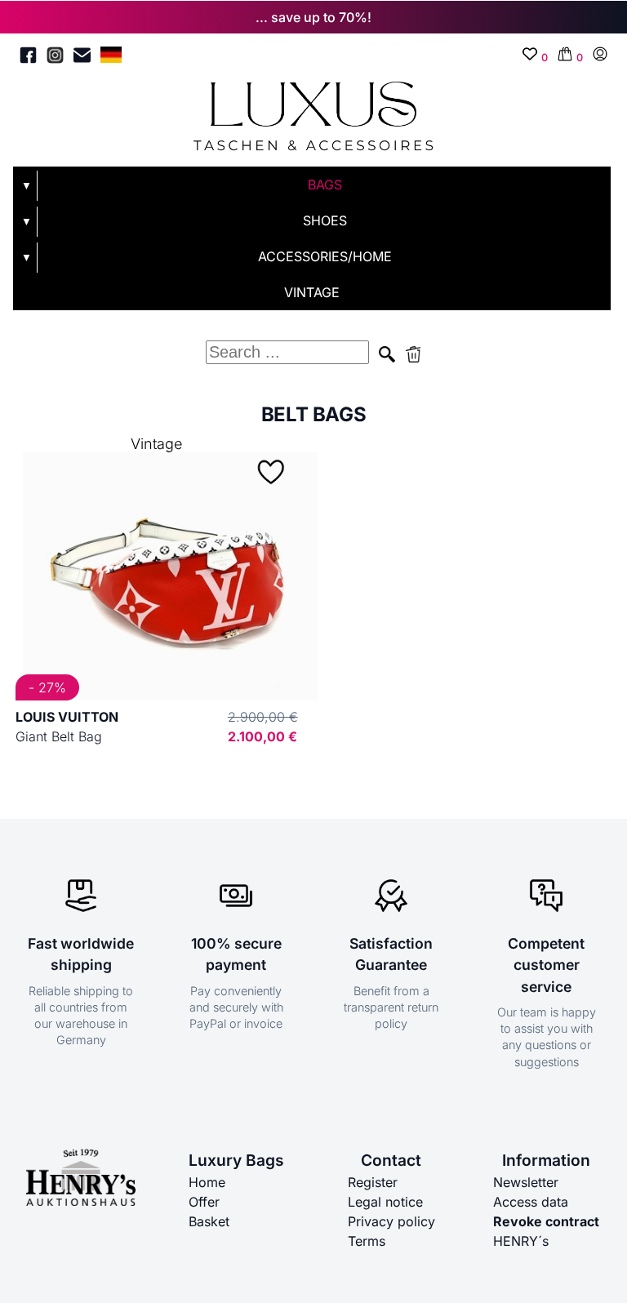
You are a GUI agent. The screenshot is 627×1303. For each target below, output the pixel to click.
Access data (530, 1202)
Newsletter (525, 1182)
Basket (209, 1221)
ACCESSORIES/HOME (325, 256)
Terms (366, 1241)
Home (207, 1182)
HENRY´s (521, 1241)
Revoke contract (546, 1221)
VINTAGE (312, 292)
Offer (204, 1202)
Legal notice (385, 1202)
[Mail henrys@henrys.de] (82, 58)
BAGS (325, 184)
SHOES (325, 220)
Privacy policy (391, 1221)
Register (373, 1182)
